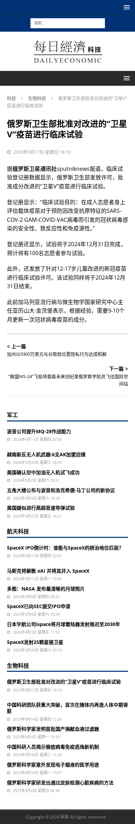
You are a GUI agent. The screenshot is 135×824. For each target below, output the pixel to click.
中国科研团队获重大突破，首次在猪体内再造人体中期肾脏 (67, 707)
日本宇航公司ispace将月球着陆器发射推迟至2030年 (63, 624)
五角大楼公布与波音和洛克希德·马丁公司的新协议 (61, 490)
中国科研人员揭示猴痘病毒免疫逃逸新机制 (53, 746)
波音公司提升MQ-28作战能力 (39, 431)
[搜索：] (67, 22)
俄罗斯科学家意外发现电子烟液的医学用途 (53, 764)
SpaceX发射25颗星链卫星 (35, 642)
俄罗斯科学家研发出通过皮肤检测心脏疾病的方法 (60, 782)
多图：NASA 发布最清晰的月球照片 (46, 588)
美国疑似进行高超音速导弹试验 (41, 507)
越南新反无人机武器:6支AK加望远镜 (46, 454)
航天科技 (18, 531)
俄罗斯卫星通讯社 (34, 169)
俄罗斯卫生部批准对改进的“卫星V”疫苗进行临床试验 (64, 681)
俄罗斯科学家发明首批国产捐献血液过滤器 (53, 729)
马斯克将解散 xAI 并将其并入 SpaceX (48, 570)
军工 (12, 415)
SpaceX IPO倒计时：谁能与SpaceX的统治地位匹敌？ (65, 547)
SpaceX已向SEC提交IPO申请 (38, 606)
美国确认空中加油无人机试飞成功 (43, 472)
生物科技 (18, 665)
